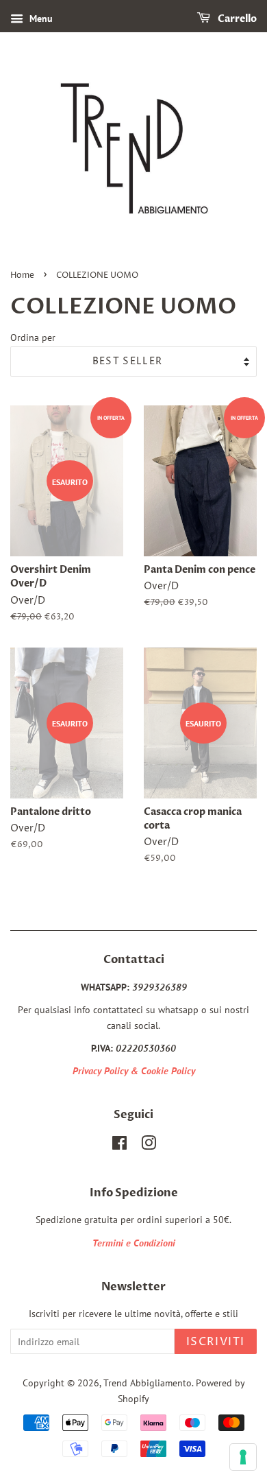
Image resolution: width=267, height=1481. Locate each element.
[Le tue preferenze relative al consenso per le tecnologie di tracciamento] (243, 1457)
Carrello (236, 18)
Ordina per (32, 337)
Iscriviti (215, 1341)
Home (22, 275)
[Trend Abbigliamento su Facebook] (119, 1145)
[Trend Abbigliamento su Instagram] (148, 1145)
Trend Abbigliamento (147, 1383)
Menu (40, 18)
